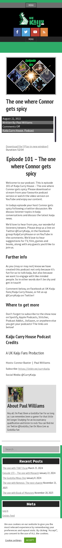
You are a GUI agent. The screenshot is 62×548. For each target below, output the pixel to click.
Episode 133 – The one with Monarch (21, 473)
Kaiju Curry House (13, 130)
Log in (5, 510)
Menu (31, 5)
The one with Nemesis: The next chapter (23, 482)
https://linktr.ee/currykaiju (34, 368)
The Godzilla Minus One (14, 478)
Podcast (29, 130)
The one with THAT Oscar (15, 468)
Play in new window (35, 146)
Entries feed (9, 515)
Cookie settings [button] (13, 540)
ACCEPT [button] (30, 540)
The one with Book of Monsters (18, 492)
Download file (14, 146)
